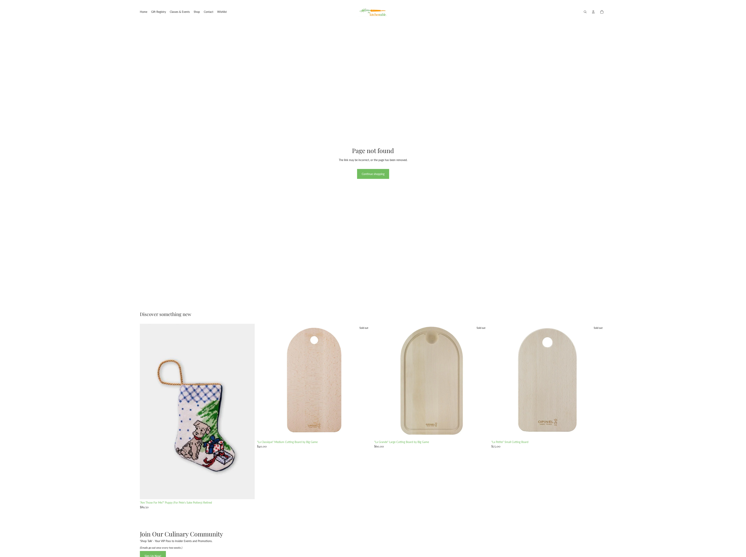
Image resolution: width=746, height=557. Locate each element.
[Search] (585, 12)
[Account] (593, 12)
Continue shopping (373, 174)
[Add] (248, 493)
